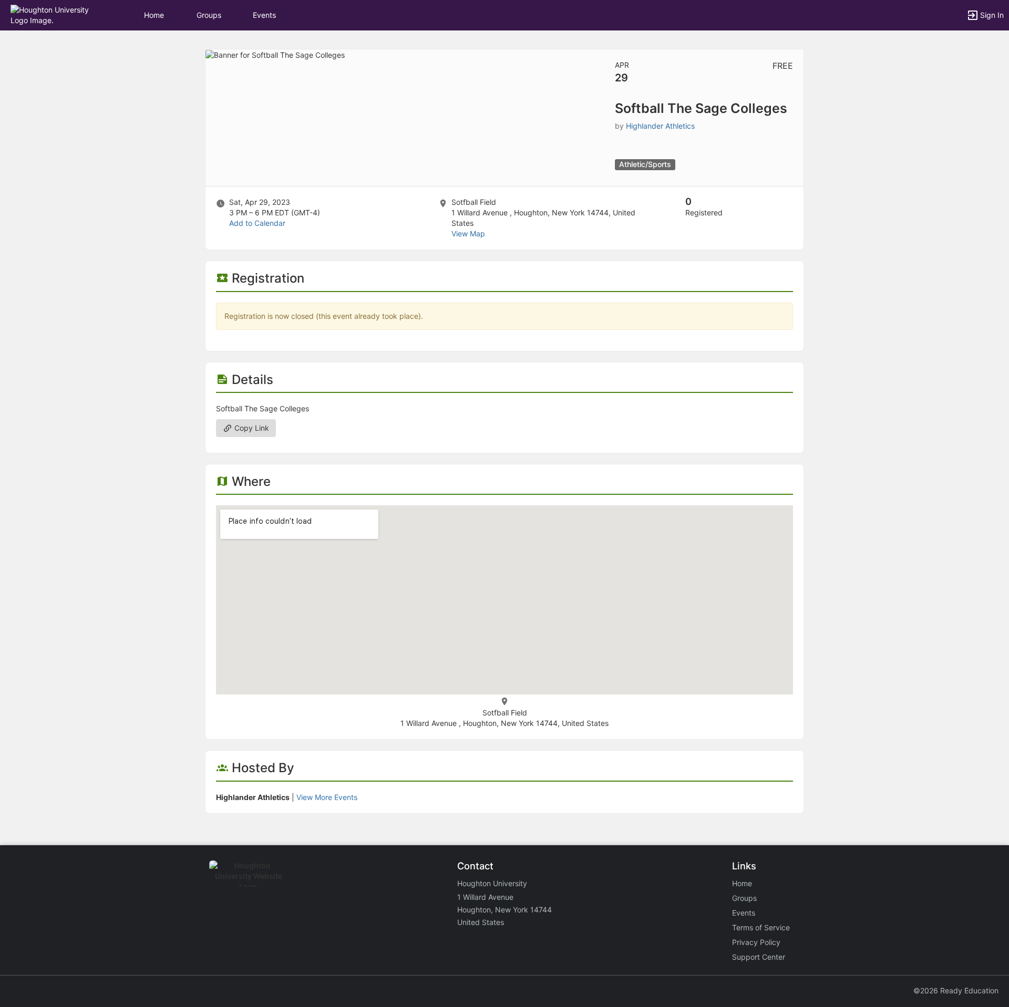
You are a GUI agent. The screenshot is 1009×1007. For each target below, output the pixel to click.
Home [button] (154, 15)
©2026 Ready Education (955, 990)
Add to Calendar (257, 223)
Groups (209, 15)
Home (742, 883)
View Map (468, 233)
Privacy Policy (756, 942)
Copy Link (250, 427)
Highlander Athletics (660, 125)
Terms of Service (761, 927)
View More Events (326, 797)
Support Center (758, 956)
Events (264, 15)
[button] (54, 14)
